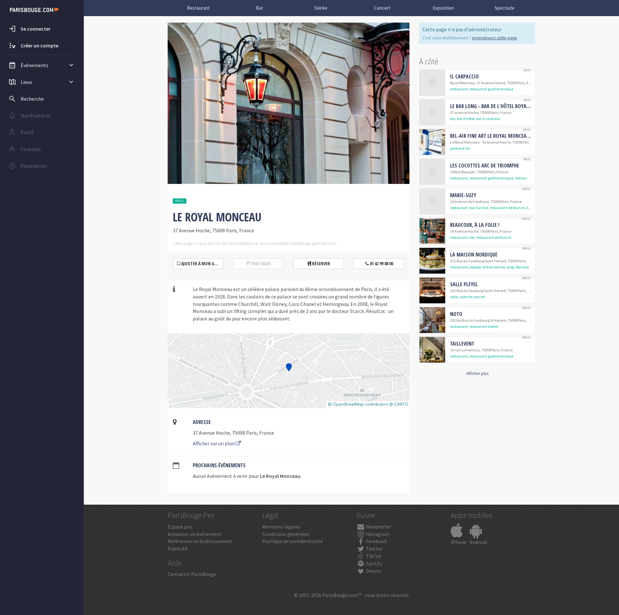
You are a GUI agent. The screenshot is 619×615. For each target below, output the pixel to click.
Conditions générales (285, 534)
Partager (260, 263)
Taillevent (462, 343)
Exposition (443, 8)
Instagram (377, 534)
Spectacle (505, 8)
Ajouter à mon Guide (201, 263)
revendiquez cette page (494, 38)
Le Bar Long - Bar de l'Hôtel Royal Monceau (500, 106)
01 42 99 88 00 (381, 263)
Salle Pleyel (464, 284)
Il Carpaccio (464, 76)
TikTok (373, 556)
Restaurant (198, 8)
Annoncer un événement (194, 534)
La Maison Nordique (473, 254)
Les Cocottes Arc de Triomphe (484, 165)
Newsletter (378, 526)
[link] (477, 82)
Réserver (320, 263)
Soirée (320, 8)
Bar (259, 8)
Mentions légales (281, 526)
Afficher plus (477, 373)
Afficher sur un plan (214, 443)
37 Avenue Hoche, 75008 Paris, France (233, 432)
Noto (456, 314)
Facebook (376, 541)
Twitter (374, 548)
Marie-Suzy (463, 195)
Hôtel (179, 201)
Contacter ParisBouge (192, 574)
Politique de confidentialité (292, 541)
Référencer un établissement (200, 541)
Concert (382, 8)
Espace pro (180, 526)
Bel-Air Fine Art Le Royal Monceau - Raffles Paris (507, 135)
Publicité (178, 548)
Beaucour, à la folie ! (474, 224)
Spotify (373, 563)
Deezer (373, 571)
